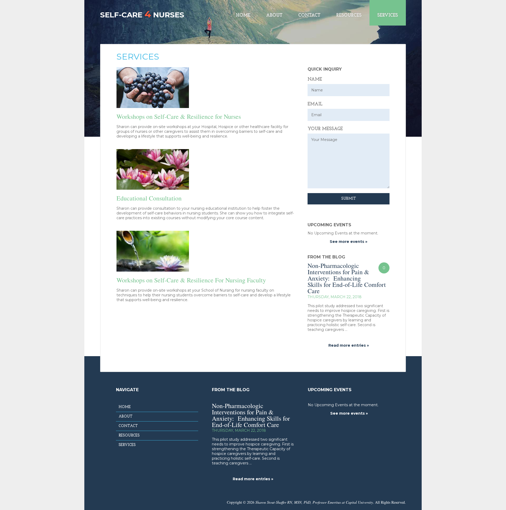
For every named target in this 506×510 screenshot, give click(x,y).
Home (243, 15)
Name (315, 79)
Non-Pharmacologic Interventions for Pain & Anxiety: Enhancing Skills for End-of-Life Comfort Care (347, 278)
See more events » (348, 241)
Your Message (325, 129)
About (274, 15)
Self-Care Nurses (142, 14)
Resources (349, 15)
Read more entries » (348, 345)
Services (387, 15)
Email (315, 104)
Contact (309, 15)
